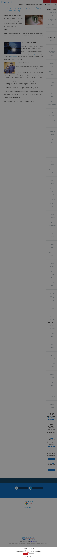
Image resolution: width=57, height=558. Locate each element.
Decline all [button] (31, 554)
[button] (28, 556)
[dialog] (28, 552)
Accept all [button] (25, 554)
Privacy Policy (28, 552)
